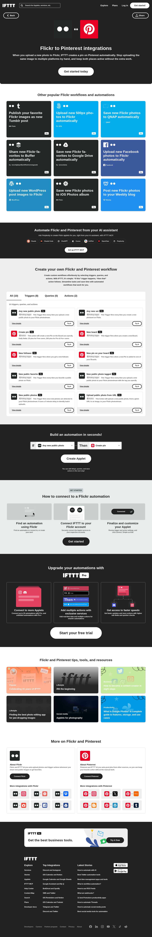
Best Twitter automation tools (88, 875)
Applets (27, 879)
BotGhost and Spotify (51, 888)
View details (16, 323)
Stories (27, 875)
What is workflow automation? (89, 884)
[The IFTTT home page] (9, 5)
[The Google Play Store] (121, 871)
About (79, 927)
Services (27, 870)
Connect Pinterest (91, 776)
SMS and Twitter (49, 893)
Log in (125, 5)
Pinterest (71, 48)
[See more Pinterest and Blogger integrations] (90, 805)
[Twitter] (114, 926)
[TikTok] (120, 926)
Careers (39, 927)
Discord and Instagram (52, 870)
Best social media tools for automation (92, 911)
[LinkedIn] (96, 926)
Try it (69, 323)
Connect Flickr (19, 776)
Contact (63, 927)
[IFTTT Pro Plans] (43, 311)
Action (23, 335)
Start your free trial (76, 633)
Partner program (50, 927)
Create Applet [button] (76, 458)
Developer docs (30, 907)
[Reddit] (126, 926)
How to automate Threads (87, 902)
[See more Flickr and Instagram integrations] (19, 794)
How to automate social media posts (91, 907)
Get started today (76, 71)
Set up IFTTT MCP (76, 250)
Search (27, 898)
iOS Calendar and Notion (52, 875)
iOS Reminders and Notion (53, 898)
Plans (115, 5)
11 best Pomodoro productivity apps (91, 898)
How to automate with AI (86, 870)
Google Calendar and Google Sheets (57, 879)
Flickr (46, 48)
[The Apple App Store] (121, 865)
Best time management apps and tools (92, 879)
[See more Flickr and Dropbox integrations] (61, 794)
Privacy (71, 927)
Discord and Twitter (50, 911)
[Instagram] (102, 926)
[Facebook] (90, 926)
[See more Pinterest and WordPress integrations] (111, 805)
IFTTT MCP (28, 884)
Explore (104, 5)
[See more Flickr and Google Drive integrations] (61, 805)
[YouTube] (108, 926)
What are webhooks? (85, 893)
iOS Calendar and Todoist (53, 902)
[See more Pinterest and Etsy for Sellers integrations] (132, 794)
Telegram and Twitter (51, 907)
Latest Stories (84, 865)
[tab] (14, 296)
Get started (139, 5)
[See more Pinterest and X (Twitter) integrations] (111, 794)
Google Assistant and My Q (53, 884)
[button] (76, 541)
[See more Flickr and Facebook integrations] (40, 805)
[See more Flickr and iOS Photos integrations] (40, 794)
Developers (28, 927)
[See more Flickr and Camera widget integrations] (19, 805)
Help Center (29, 888)
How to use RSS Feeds (86, 888)
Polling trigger (26, 314)
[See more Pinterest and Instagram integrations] (90, 794)
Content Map (29, 893)
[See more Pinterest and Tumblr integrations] (132, 805)
